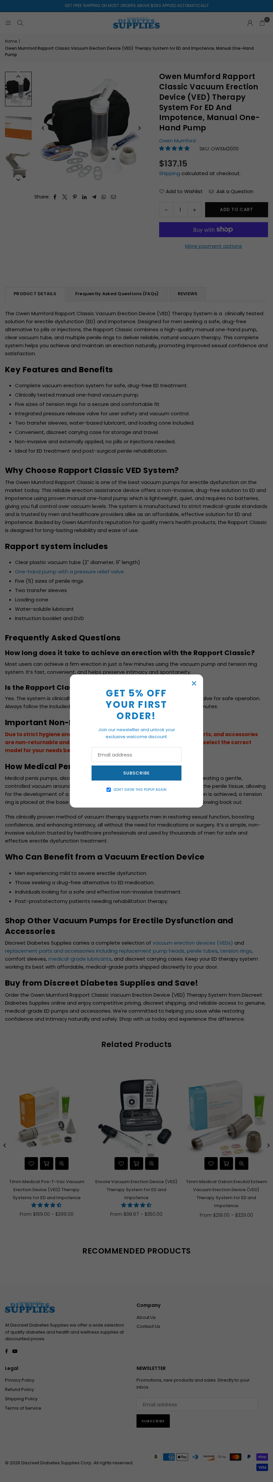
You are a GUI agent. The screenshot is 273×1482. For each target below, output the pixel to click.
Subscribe (136, 773)
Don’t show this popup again (140, 789)
